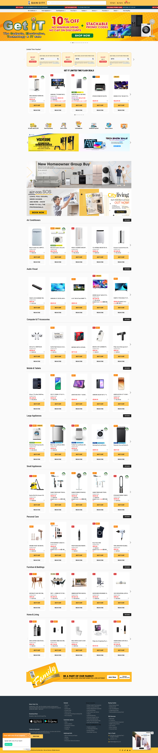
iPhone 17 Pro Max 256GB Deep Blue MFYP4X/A (40, 394)
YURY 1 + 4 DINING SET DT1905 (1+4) (58, 593)
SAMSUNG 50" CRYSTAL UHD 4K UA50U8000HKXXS (62, 298)
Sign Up (121, 3)
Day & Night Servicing (92, 732)
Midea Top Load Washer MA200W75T (59, 445)
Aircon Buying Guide (114, 705)
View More (127, 220)
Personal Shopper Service (93, 717)
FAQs (66, 722)
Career (66, 707)
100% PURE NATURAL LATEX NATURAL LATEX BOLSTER (126, 593)
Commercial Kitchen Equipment (116, 722)
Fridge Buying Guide (113, 710)
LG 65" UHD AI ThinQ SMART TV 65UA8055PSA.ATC (83, 298)
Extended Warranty (91, 715)
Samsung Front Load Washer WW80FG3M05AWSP (104, 445)
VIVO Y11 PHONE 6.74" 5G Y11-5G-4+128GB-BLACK (62, 394)
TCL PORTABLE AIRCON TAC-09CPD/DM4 (102, 247)
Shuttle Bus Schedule (69, 725)
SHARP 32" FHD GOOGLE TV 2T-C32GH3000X (124, 298)
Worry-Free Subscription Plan (93, 720)
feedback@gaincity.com (115, 741)
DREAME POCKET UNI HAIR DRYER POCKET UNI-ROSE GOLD (42, 545)
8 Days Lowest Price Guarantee (94, 705)
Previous (1, 26)
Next (157, 26)
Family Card (67, 708)
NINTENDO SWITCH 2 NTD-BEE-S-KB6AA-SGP (82, 347)
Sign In (113, 3)
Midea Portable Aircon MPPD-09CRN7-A (38, 247)
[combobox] (76, 3)
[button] (44, 101)
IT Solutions (112, 720)
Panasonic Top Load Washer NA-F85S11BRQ (124, 445)
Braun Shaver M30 (97, 542)
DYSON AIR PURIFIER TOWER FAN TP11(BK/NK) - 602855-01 (127, 495)
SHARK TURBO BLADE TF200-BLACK (58, 492)
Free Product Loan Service (93, 712)
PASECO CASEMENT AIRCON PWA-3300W (81, 247)
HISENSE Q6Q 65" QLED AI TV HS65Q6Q (102, 295)
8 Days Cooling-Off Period (93, 707)
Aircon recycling (113, 727)
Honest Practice (90, 730)
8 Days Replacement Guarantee (94, 708)
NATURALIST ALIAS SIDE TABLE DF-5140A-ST (39, 593)
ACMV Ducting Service (114, 723)
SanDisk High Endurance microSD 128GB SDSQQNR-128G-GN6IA (65, 347)
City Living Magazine (114, 708)
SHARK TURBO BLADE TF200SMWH (101, 492)
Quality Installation (91, 727)
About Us (67, 705)
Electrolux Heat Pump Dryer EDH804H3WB (39, 445)
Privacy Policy (68, 710)
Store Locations (68, 723)
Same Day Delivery (91, 710)
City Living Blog (68, 715)
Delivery (66, 737)
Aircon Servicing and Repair (71, 735)
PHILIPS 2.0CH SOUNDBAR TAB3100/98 (38, 298)
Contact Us (67, 727)
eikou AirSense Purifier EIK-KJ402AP (36, 95)
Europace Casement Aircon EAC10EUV (123, 247)
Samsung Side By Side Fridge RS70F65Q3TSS (79, 94)
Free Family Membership (92, 719)
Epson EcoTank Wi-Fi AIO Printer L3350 (100, 96)
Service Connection (90, 703)
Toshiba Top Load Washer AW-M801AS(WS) (82, 445)
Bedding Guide (112, 707)
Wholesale (111, 718)
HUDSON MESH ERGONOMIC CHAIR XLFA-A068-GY (104, 593)
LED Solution (112, 725)
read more (41, 709)
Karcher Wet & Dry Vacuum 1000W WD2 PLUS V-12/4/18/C (42, 495)
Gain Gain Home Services (93, 722)
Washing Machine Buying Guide (116, 712)
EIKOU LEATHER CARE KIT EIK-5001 (37, 640)
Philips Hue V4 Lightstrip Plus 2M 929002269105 (104, 641)
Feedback (67, 729)
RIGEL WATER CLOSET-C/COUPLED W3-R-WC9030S (83, 640)
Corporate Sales (113, 729)
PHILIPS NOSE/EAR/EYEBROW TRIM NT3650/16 (82, 545)
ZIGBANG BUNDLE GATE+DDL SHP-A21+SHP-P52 (125, 640)
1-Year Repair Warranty (92, 728)
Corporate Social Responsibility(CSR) (73, 713)
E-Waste (67, 739)
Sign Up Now (36, 736)
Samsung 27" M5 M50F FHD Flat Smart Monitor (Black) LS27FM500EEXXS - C (58, 94)
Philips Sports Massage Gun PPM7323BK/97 (124, 347)
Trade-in (89, 713)
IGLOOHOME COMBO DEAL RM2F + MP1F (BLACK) (61, 640)
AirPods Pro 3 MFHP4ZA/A (35, 347)
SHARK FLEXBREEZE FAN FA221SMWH (80, 492)
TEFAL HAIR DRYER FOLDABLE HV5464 (122, 545)
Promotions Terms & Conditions (72, 740)
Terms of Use (68, 712)
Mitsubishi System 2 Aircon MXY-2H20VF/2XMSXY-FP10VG (64, 247)
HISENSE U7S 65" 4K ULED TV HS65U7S (121, 96)
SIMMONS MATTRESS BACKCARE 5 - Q (80, 593)
